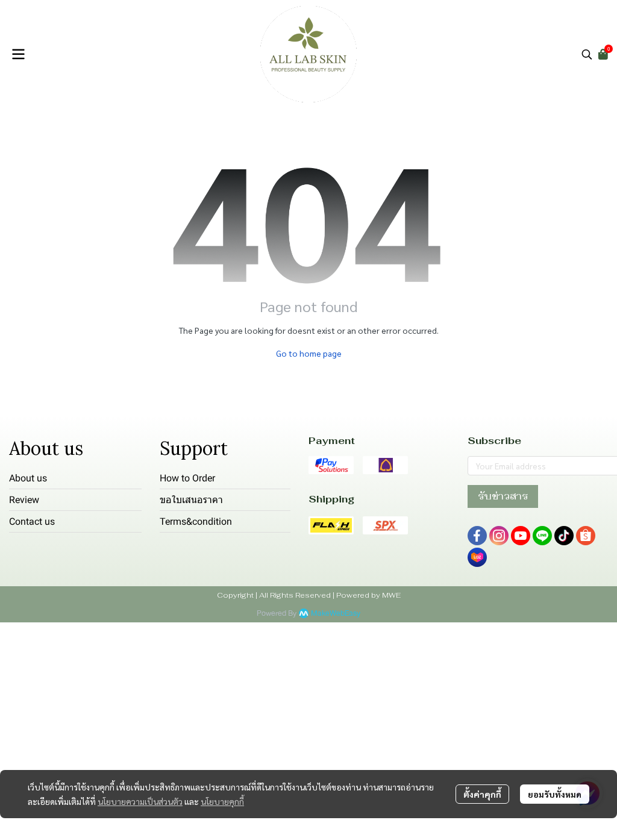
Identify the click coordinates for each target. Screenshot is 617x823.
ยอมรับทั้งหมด (554, 794)
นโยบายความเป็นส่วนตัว (140, 801)
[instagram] (499, 535)
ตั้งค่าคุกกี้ (482, 794)
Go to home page (309, 353)
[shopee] (585, 535)
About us (28, 478)
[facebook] (477, 535)
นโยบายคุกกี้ (222, 801)
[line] (542, 535)
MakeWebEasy (335, 613)
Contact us (32, 521)
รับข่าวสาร (503, 496)
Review (24, 499)
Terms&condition (196, 521)
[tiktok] (564, 535)
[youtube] (520, 535)
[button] (586, 54)
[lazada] (477, 557)
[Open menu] (18, 54)
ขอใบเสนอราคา (191, 499)
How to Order (187, 478)
